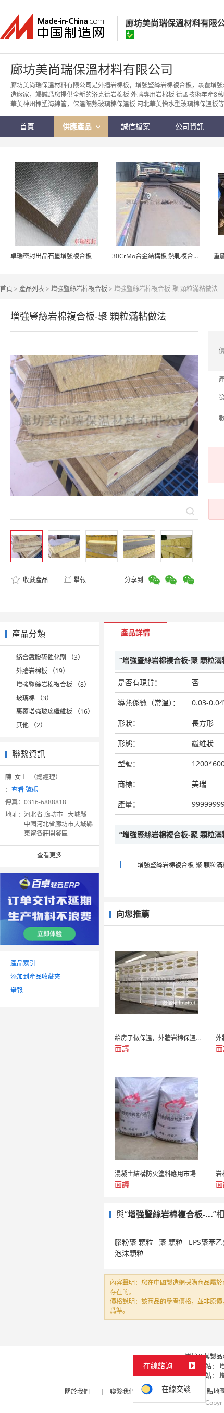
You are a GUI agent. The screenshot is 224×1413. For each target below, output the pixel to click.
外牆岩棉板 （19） (42, 670)
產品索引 (22, 962)
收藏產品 (34, 579)
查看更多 (49, 855)
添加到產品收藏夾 (35, 976)
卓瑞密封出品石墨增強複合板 (51, 255)
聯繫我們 (122, 1391)
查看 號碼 (24, 789)
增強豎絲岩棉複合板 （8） (53, 684)
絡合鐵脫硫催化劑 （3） (50, 657)
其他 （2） (31, 725)
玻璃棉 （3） (34, 697)
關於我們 (77, 1391)
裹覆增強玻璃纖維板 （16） (55, 711)
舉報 (79, 579)
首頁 (6, 288)
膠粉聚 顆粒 (134, 1242)
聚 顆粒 (171, 1242)
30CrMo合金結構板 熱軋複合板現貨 (162, 255)
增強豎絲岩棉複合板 (79, 288)
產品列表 (31, 288)
